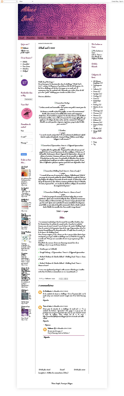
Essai (94, 98)
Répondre (46, 300)
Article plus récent (44, 369)
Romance (96, 122)
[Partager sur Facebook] (65, 279)
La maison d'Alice (24, 254)
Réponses (48, 325)
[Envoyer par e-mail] (60, 279)
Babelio (25, 62)
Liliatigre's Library (24, 291)
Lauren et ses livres (25, 307)
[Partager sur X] (63, 279)
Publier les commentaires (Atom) (57, 373)
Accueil (21, 38)
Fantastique (97, 100)
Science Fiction (98, 124)
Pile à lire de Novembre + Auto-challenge (26, 193)
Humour (95, 115)
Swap (95, 142)
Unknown (50, 328)
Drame (95, 91)
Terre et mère (47, 306)
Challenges (62, 38)
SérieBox (26, 69)
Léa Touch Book (24, 168)
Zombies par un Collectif (48, 249)
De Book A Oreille (24, 189)
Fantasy (95, 104)
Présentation (31, 38)
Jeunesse (96, 118)
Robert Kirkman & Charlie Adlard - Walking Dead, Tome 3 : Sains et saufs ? (62, 257)
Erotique (96, 96)
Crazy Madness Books (26, 233)
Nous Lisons (26, 66)
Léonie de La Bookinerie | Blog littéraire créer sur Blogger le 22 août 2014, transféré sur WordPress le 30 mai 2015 (25, 274)
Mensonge (30, 204)
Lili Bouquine (76, 86)
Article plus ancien (79, 369)
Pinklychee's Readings (25, 200)
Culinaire (96, 89)
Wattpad (25, 71)
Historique (96, 111)
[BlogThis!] (62, 279)
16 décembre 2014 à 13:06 (60, 306)
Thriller (95, 128)
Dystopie (96, 94)
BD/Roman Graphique (97, 82)
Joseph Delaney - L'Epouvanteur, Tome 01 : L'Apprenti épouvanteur (62, 252)
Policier (95, 120)
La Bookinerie (47, 291)
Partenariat (72, 38)
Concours (81, 38)
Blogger (70, 383)
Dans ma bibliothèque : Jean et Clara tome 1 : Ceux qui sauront (25, 259)
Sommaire (40, 38)
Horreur (96, 113)
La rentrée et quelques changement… (25, 283)
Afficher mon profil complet (25, 51)
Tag (94, 144)
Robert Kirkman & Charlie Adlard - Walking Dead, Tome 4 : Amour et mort (59, 264)
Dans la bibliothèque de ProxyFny (26, 215)
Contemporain (97, 85)
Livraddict (26, 64)
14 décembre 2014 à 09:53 (60, 291)
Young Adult (97, 131)
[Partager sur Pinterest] (67, 279)
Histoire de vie (98, 107)
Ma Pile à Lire (51, 38)
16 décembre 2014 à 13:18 (63, 328)
